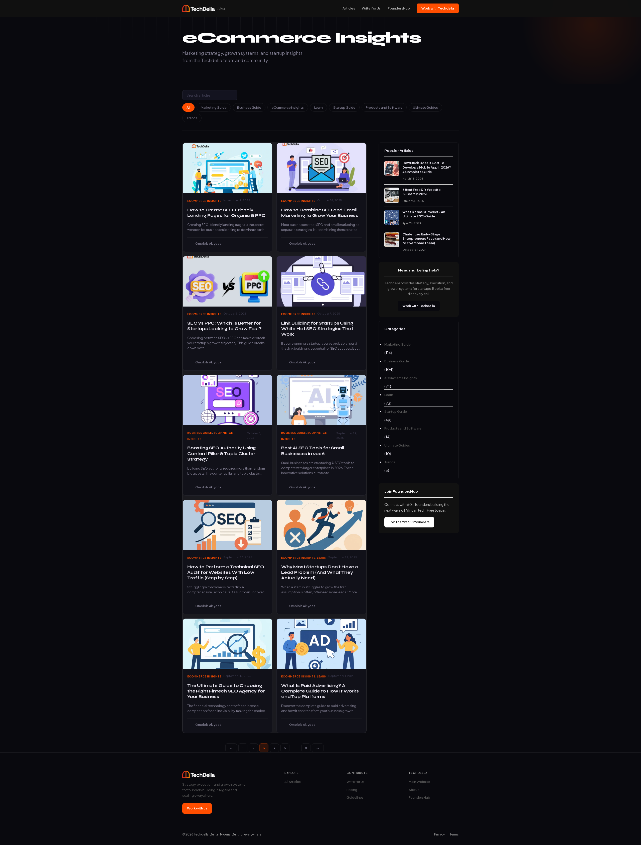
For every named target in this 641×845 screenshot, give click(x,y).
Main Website (419, 782)
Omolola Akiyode (208, 243)
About (414, 790)
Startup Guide (344, 107)
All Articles (292, 782)
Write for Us (371, 8)
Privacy (439, 834)
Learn (318, 107)
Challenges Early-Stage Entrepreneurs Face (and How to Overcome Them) (426, 238)
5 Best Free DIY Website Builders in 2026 (421, 192)
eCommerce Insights (288, 107)
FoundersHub (399, 8)
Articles (349, 8)
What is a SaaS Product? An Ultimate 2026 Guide (423, 214)
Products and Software (384, 107)
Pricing (352, 790)
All (188, 107)
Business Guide (249, 107)
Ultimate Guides (425, 107)
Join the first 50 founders (409, 522)
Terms (454, 834)
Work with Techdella (437, 8)
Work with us (197, 808)
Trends (192, 118)
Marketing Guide (214, 107)
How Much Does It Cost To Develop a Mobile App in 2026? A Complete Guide (426, 167)
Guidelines (355, 797)
